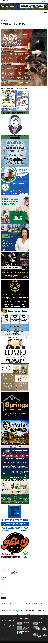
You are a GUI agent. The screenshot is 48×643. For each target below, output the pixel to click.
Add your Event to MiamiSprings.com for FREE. (12, 610)
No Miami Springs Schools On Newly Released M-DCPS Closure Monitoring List (26, 627)
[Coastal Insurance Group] (15, 335)
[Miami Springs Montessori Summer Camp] (15, 110)
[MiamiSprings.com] (8, 6)
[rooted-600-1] (15, 391)
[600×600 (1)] (15, 475)
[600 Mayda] (15, 251)
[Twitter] (6, 639)
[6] (15, 166)
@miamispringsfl (30, 614)
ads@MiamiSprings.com (5, 635)
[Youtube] (9, 639)
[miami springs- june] (15, 223)
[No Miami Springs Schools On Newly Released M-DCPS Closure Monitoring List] (19, 628)
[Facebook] (2, 639)
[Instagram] (4, 639)
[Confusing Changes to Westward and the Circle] (19, 623)
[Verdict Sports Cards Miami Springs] (15, 279)
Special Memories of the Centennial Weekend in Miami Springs (26, 632)
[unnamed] (15, 363)
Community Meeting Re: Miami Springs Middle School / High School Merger (33, 603)
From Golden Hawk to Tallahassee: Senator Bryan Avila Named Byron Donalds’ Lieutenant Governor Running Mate (42, 628)
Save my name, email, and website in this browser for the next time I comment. (14, 595)
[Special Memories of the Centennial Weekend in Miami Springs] (19, 632)
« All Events (3, 17)
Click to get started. (20, 611)
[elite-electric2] (15, 531)
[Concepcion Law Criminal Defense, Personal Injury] (15, 307)
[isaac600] (15, 194)
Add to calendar (5, 560)
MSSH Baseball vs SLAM (6, 603)
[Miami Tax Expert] (15, 138)
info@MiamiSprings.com (9, 632)
